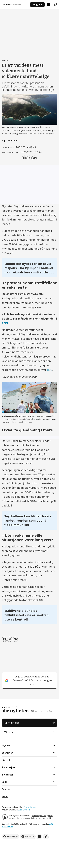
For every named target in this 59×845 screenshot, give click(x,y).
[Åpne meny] (48, 4)
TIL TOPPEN (8, 707)
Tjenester (7, 774)
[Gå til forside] (15, 4)
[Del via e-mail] (34, 158)
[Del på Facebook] (24, 158)
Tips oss (9, 732)
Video (5, 796)
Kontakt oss (11, 722)
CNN (5, 323)
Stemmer (7, 752)
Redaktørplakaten (39, 815)
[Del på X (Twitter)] (29, 158)
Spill (4, 781)
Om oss (6, 789)
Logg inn (37, 4)
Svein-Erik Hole (24, 810)
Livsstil (6, 760)
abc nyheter (12, 836)
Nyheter (6, 745)
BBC (49, 369)
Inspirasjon (8, 767)
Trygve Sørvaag (30, 807)
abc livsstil (29, 836)
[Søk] (55, 4)
